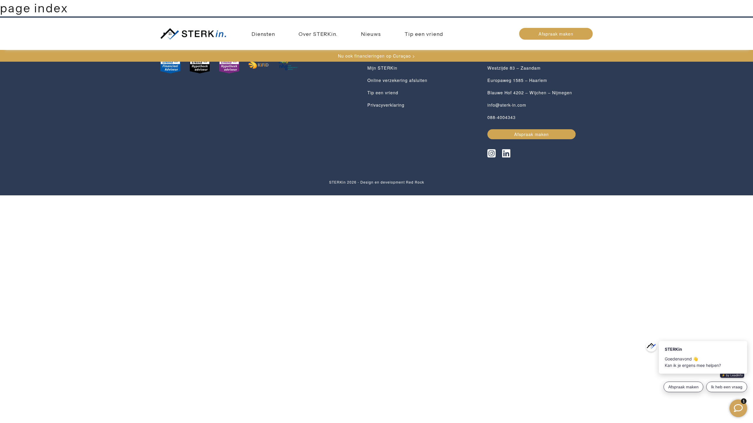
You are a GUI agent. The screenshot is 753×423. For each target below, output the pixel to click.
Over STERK (318, 34)
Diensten (263, 34)
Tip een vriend (423, 34)
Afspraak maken (556, 34)
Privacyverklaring (385, 105)
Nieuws (371, 34)
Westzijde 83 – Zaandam (514, 68)
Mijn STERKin (382, 68)
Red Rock (415, 181)
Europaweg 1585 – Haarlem (517, 80)
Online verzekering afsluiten (397, 80)
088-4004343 (501, 117)
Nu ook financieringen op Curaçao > (376, 56)
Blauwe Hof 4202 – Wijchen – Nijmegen (529, 92)
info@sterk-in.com (506, 105)
